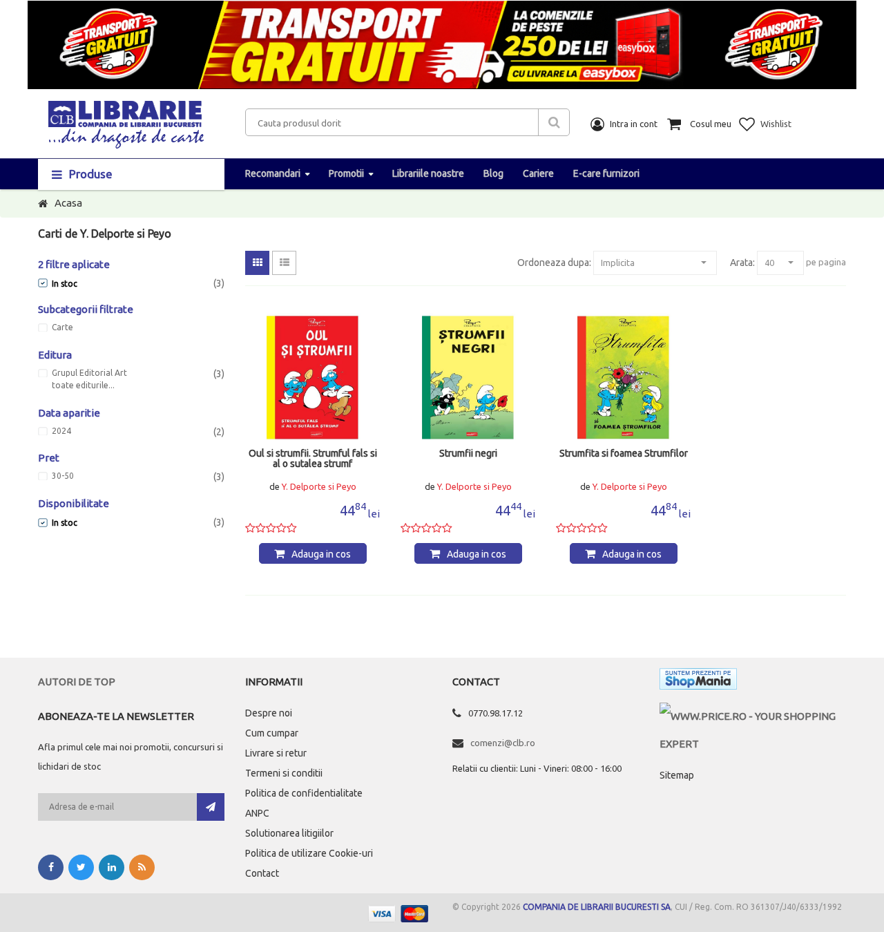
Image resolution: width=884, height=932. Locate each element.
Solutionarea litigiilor (289, 833)
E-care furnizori (606, 173)
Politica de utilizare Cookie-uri (309, 853)
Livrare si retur (276, 753)
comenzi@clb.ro (502, 743)
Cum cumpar (271, 733)
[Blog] (142, 867)
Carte (62, 327)
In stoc (64, 283)
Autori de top (76, 681)
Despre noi (268, 713)
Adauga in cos (321, 554)
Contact (262, 873)
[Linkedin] (111, 867)
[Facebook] (51, 867)
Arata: (742, 262)
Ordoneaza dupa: (554, 262)
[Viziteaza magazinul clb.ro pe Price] (753, 716)
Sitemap (677, 775)
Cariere (538, 173)
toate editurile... (83, 385)
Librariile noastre (428, 173)
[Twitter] (81, 867)
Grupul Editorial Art (89, 373)
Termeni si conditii (284, 773)
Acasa (68, 203)
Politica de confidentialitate (304, 793)
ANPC (257, 813)
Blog (493, 173)
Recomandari (272, 173)
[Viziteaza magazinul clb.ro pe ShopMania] (698, 681)
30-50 (63, 476)
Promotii (346, 173)
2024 (61, 431)
